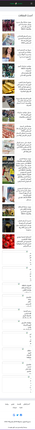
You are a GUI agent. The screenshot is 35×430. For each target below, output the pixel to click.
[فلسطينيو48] (15, 4)
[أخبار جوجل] (14, 415)
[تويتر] (17, 415)
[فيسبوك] (21, 415)
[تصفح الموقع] (31, 3)
